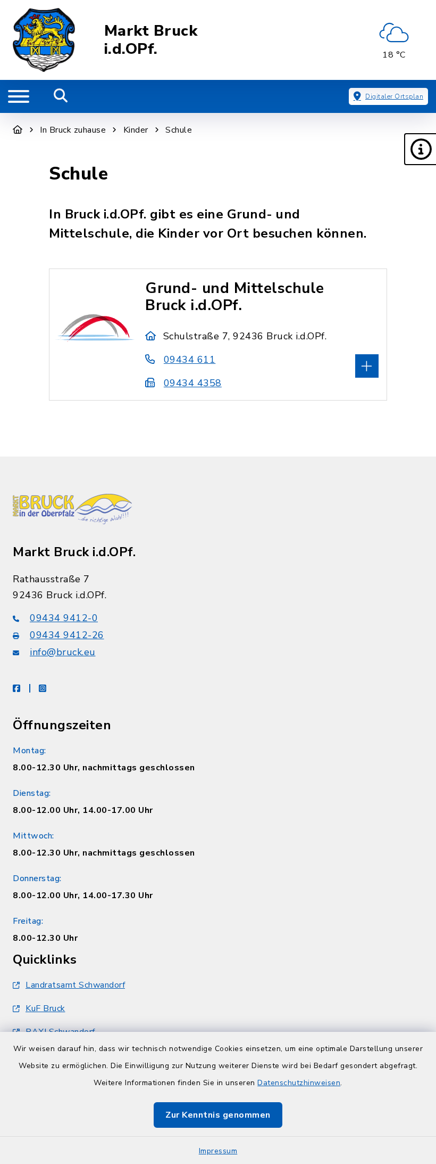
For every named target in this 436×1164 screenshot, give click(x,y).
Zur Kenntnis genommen (218, 1115)
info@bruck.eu (63, 652)
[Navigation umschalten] (18, 96)
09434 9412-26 (67, 635)
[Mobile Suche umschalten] (61, 96)
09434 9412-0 (64, 618)
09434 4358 (193, 383)
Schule (178, 130)
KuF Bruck (45, 1008)
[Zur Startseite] (18, 130)
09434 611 (189, 359)
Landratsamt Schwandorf (75, 985)
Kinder (135, 130)
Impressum (218, 1151)
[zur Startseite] (44, 40)
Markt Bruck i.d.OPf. (151, 40)
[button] (420, 149)
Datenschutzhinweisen (298, 1083)
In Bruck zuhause (73, 130)
